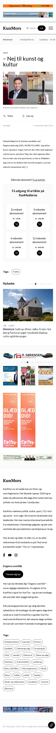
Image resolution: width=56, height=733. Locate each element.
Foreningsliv (39, 648)
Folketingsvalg (23, 648)
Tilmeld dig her (13, 574)
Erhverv (37, 642)
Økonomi (8, 688)
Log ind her (39, 179)
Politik (16, 271)
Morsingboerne (30, 668)
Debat (5, 53)
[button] (30, 284)
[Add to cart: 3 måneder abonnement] (39, 224)
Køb (41, 28)
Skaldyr (37, 675)
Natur (7, 675)
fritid (6, 655)
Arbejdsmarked (11, 642)
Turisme (44, 682)
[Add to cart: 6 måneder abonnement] (16, 253)
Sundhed (32, 682)
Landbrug (37, 662)
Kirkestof (27, 655)
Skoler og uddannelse (14, 682)
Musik (43, 668)
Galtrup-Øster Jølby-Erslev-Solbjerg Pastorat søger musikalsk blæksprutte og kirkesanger (27, 332)
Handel (16, 655)
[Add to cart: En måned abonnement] (16, 224)
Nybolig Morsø (24, 39)
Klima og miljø (42, 655)
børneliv (26, 642)
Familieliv (8, 648)
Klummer (8, 662)
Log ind (32, 28)
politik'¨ (26, 675)
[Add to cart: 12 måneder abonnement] (39, 253)
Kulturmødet (23, 662)
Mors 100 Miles (11, 668)
